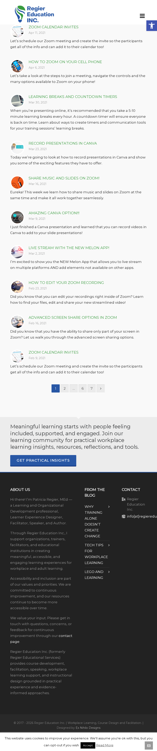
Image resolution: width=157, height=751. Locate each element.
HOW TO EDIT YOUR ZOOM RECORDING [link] (66, 282)
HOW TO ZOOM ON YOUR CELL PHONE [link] (65, 62)
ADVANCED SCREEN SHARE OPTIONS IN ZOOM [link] (73, 317)
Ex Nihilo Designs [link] (88, 728)
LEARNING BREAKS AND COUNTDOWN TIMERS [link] (73, 97)
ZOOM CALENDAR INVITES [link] (53, 27)
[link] (151, 25)
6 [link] (83, 388)
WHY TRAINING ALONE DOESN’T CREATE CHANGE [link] (93, 521)
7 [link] (92, 388)
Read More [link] (104, 745)
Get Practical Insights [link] (43, 460)
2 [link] (65, 388)
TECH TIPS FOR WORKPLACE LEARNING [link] (96, 554)
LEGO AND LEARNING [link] (94, 575)
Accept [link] (88, 745)
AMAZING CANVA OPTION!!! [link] (54, 213)
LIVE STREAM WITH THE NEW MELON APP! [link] (69, 248)
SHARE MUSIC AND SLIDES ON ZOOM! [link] (64, 178)
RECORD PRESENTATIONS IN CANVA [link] (63, 143)
